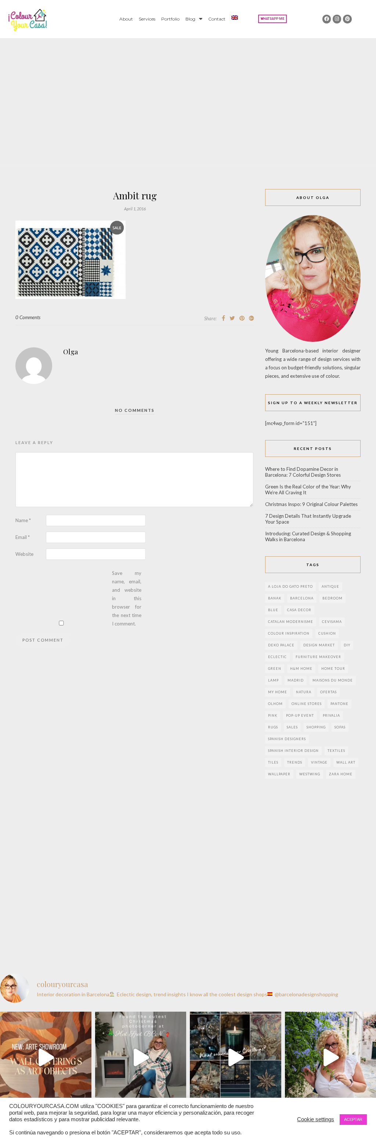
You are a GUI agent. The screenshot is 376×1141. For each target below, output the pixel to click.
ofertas (328, 692)
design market (319, 645)
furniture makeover (318, 657)
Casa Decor (299, 610)
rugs (273, 727)
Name (23, 520)
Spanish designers (287, 739)
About (126, 19)
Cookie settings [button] (315, 1119)
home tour (333, 668)
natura (303, 692)
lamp (273, 680)
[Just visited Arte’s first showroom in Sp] (45, 1057)
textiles (336, 751)
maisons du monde (332, 680)
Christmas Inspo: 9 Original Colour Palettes (311, 504)
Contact (216, 19)
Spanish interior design (293, 751)
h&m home (301, 668)
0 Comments (27, 317)
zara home (340, 774)
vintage (319, 762)
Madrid (296, 680)
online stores (307, 704)
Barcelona (302, 598)
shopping (316, 727)
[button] (272, 19)
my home (277, 692)
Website (24, 554)
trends (294, 762)
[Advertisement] (188, 93)
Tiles (273, 762)
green (274, 668)
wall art (345, 762)
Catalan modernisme (290, 622)
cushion (327, 633)
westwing (309, 774)
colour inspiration (289, 633)
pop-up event (300, 715)
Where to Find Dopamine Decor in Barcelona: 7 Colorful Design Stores (303, 472)
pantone (339, 704)
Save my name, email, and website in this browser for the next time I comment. (126, 598)
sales (292, 727)
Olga (70, 351)
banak (274, 598)
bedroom (332, 598)
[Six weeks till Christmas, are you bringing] (235, 1057)
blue (273, 610)
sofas (340, 727)
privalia (331, 715)
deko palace (281, 645)
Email (22, 537)
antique (330, 586)
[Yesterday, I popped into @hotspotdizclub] (141, 1057)
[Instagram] (337, 19)
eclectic (277, 657)
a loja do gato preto (290, 586)
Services (147, 19)
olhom (275, 704)
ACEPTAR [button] (353, 1119)
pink (272, 715)
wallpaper (279, 774)
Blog (190, 19)
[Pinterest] (347, 19)
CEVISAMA (332, 622)
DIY (347, 645)
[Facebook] (326, 19)
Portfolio (170, 19)
